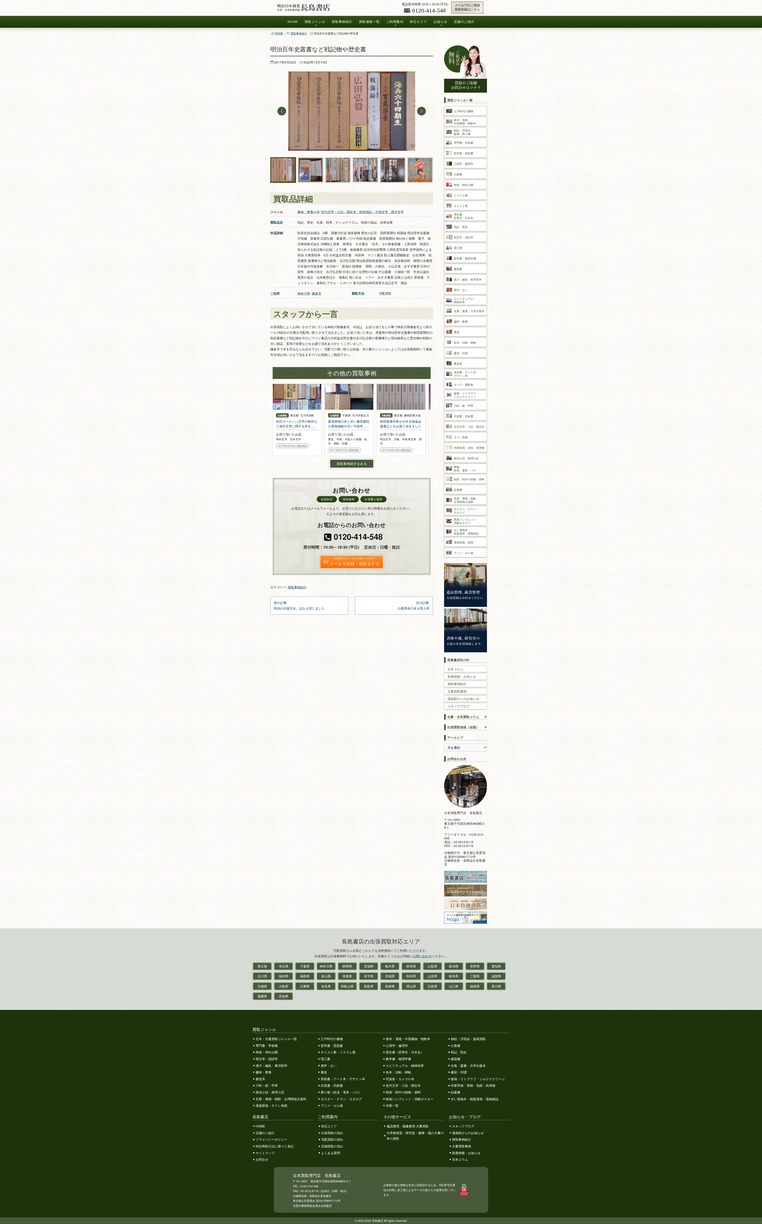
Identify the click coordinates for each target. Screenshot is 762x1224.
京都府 (262, 986)
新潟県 (453, 966)
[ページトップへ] (755, 1214)
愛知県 (496, 966)
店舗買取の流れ (332, 1146)
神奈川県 (303, 293)
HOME (293, 21)
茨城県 (368, 966)
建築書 (455, 1059)
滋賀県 (496, 976)
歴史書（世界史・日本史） (405, 1052)
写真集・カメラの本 (400, 1079)
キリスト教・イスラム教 (338, 1052)
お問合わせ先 (456, 759)
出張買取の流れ (332, 1133)
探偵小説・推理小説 (270, 1092)
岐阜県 (453, 976)
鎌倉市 (316, 293)
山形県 (432, 976)
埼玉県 (283, 966)
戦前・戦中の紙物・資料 (403, 1092)
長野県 (475, 966)
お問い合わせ (422, 956)
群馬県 (411, 966)
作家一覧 (392, 1105)
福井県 (283, 976)
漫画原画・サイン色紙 (271, 1105)
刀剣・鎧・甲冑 (267, 1085)
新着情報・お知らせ (461, 676)
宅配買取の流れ (332, 1139)
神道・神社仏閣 (267, 1052)
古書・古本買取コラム (463, 716)
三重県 (475, 976)
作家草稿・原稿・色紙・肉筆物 (473, 1085)
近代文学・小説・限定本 (403, 1085)
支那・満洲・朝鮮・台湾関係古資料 (281, 1099)
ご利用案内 (395, 21)
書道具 (260, 1079)
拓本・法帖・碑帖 (398, 1072)
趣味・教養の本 (308, 212)
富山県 (326, 976)
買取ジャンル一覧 (460, 100)
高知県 (283, 996)
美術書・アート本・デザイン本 (343, 1079)
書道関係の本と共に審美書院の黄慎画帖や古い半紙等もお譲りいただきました (348, 426)
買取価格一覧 (369, 21)
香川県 (496, 986)
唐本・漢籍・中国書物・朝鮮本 (408, 1039)
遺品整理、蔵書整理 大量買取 (408, 1126)
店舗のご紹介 (464, 21)
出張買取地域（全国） (463, 727)
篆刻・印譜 (459, 1072)
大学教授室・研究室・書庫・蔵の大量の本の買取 (415, 1136)
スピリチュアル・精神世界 (405, 1065)
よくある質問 (330, 1153)
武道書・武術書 (332, 1085)
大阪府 (283, 986)
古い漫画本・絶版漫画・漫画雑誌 (474, 1099)
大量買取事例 (457, 691)
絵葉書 (455, 1092)
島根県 (390, 986)
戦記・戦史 (459, 1052)
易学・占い (329, 1065)
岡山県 (411, 986)
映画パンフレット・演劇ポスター (409, 1099)
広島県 (432, 986)
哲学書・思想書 (332, 1045)
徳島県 (475, 986)
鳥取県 (368, 986)
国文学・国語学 (267, 1059)
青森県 (347, 976)
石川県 (262, 976)
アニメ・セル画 (332, 1105)
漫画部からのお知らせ (463, 699)
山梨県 (432, 966)
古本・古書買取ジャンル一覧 (276, 1039)
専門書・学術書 (267, 1045)
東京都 (262, 966)
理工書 (325, 1059)
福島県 (305, 976)
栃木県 (390, 966)
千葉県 (305, 966)
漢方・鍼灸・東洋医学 (271, 1065)
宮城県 (390, 976)
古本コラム (455, 669)
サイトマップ (265, 1153)
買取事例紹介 (342, 21)
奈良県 (326, 986)
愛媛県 (262, 996)
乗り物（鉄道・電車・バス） (341, 1092)
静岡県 (347, 966)
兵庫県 (305, 986)
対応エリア (418, 21)
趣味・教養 (263, 1072)
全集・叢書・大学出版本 (468, 1065)
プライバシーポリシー (271, 1139)
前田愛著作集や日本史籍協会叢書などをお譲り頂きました (400, 423)
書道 (324, 1072)
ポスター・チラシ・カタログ (341, 1099)
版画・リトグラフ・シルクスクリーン (478, 1079)
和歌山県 (347, 986)
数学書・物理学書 (398, 1059)
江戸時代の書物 (332, 1039)
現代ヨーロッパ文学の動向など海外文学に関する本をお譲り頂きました (296, 426)
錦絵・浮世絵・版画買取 (468, 1039)
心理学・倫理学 (397, 1045)
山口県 (453, 986)
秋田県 (411, 976)
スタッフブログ (458, 706)
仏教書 (455, 1045)
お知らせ (440, 21)
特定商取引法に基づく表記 (275, 1146)
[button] (281, 111)
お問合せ (262, 1159)
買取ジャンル (315, 21)
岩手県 (368, 976)
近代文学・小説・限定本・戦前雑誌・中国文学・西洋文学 (362, 212)
